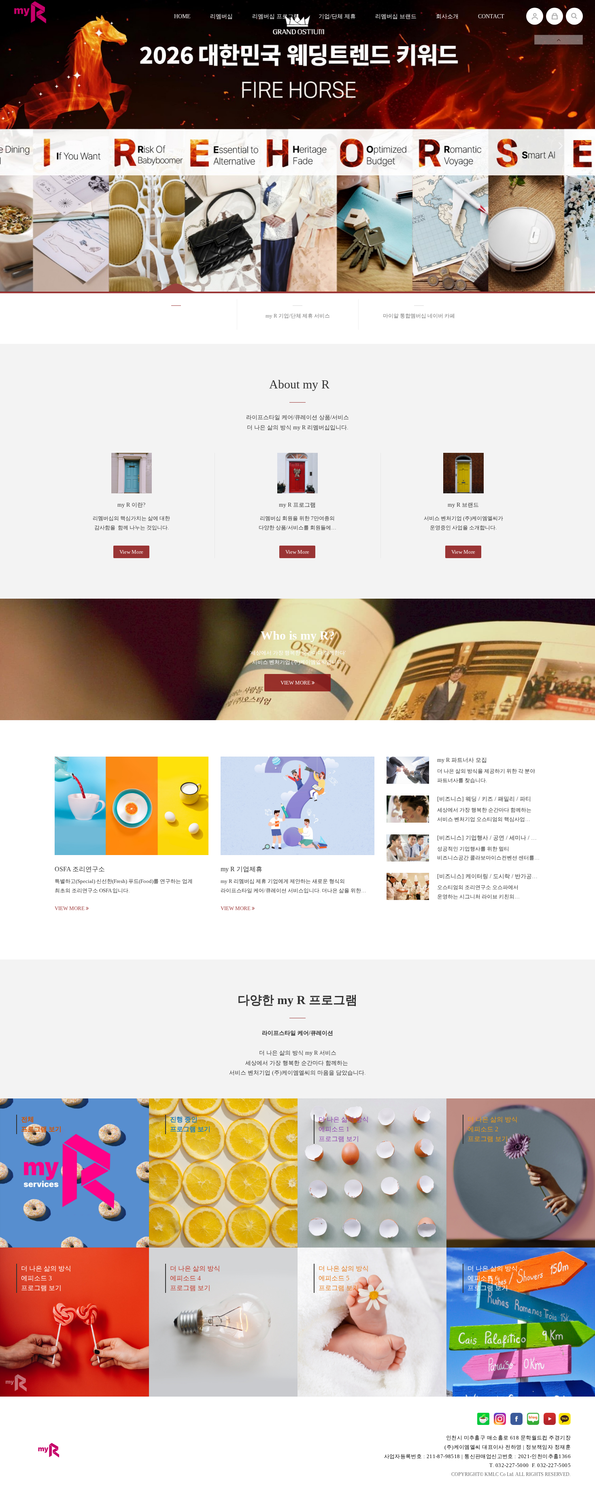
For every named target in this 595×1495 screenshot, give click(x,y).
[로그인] (534, 16)
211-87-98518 (443, 1456)
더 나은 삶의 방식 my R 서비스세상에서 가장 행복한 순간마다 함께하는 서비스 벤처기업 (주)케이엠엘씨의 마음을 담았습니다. (297, 1053)
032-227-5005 (554, 1465)
